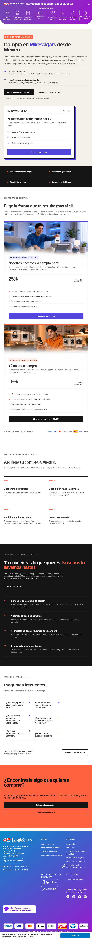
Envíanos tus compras (75, 861)
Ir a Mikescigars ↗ (14, 586)
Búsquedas (71, 844)
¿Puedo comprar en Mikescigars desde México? (15, 705)
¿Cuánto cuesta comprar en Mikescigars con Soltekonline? (13, 719)
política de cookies (24, 936)
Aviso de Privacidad (49, 851)
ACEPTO (75, 935)
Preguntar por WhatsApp (75, 752)
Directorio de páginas (75, 857)
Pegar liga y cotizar (39, 152)
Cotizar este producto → (46, 805)
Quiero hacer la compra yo (49, 92)
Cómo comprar (47, 844)
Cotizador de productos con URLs (76, 852)
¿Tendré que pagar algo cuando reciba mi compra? (43, 720)
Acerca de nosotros (74, 879)
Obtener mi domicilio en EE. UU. (46, 419)
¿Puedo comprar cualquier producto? (44, 734)
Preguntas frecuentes (50, 848)
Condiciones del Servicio (51, 855)
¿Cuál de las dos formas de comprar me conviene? (43, 705)
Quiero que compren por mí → (19, 92)
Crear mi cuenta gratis (46, 812)
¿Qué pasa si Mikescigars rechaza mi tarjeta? (15, 733)
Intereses (70, 848)
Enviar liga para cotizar (46, 316)
